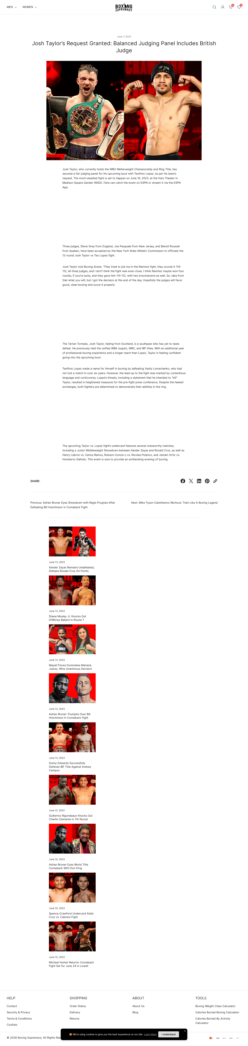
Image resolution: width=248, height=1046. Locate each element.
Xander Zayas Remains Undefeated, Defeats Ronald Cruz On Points (71, 569)
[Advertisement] (124, 220)
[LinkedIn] (199, 481)
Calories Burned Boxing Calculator (217, 1012)
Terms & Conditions (19, 1018)
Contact (12, 1006)
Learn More (150, 1034)
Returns (74, 1018)
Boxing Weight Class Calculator (215, 1006)
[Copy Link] (215, 481)
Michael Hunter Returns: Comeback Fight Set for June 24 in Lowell (71, 964)
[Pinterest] (207, 481)
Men (10, 7)
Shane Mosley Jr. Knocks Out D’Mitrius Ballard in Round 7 (67, 618)
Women (28, 7)
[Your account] (223, 7)
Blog (135, 1012)
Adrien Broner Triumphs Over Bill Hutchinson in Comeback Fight (69, 715)
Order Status (78, 1006)
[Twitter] (191, 481)
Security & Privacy (18, 1012)
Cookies (12, 1024)
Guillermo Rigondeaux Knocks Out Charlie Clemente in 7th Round (70, 817)
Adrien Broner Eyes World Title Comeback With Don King (68, 866)
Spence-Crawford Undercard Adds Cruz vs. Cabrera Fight (71, 915)
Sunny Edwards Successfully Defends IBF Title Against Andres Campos (70, 766)
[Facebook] (183, 481)
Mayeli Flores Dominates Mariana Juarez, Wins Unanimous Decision (70, 666)
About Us (138, 1006)
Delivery (75, 1012)
